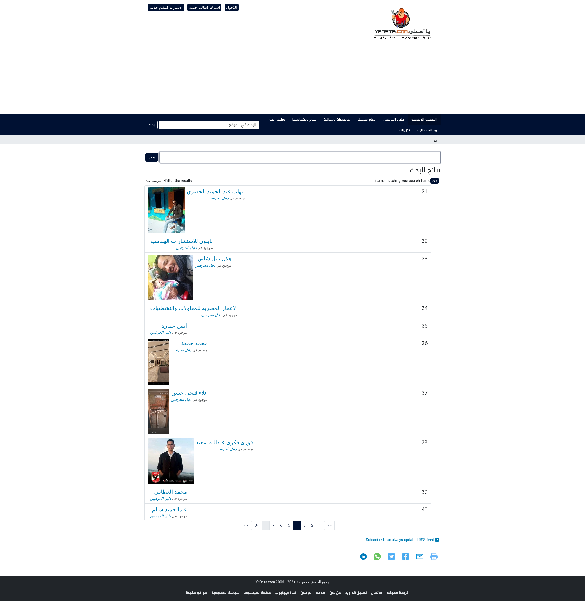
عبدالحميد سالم (169, 509)
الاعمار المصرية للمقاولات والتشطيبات (194, 308)
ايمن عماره (174, 326)
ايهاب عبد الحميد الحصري (216, 191)
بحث (152, 124)
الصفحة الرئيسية (424, 119)
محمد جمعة (194, 343)
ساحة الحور (276, 119)
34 (257, 525)
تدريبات (404, 130)
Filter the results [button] (178, 180)
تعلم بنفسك (367, 119)
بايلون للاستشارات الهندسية (181, 241)
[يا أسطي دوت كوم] (401, 23)
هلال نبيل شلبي (214, 258)
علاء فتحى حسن (189, 393)
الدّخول (231, 7)
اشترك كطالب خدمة (204, 7)
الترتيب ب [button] (154, 180)
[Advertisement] (292, 80)
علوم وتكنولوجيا (304, 119)
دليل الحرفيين (393, 119)
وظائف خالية (427, 130)
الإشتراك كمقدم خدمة (166, 7)
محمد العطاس (170, 492)
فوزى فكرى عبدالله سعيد (224, 442)
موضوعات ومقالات (337, 119)
